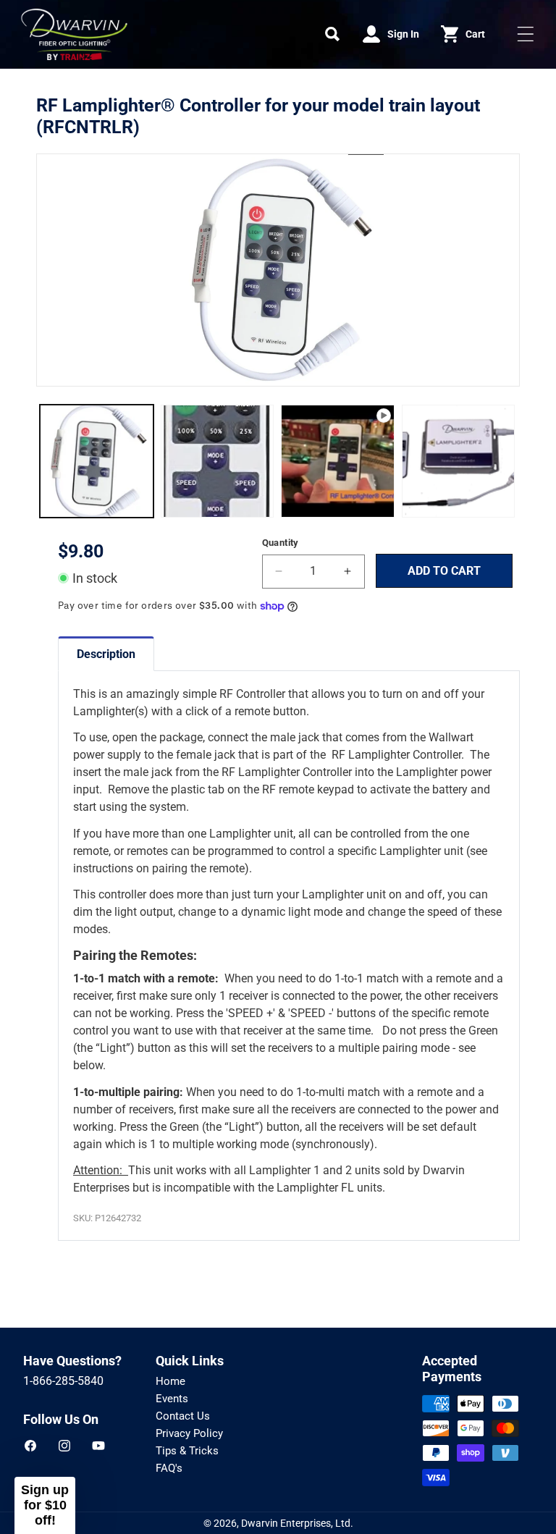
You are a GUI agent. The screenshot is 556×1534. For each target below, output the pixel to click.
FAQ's (169, 1468)
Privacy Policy (189, 1433)
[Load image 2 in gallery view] (217, 461)
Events (172, 1398)
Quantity (280, 542)
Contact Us (183, 1416)
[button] (332, 34)
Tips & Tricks (187, 1450)
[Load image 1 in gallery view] (96, 461)
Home (170, 1381)
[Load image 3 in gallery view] (458, 461)
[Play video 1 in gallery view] (338, 461)
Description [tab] (106, 654)
